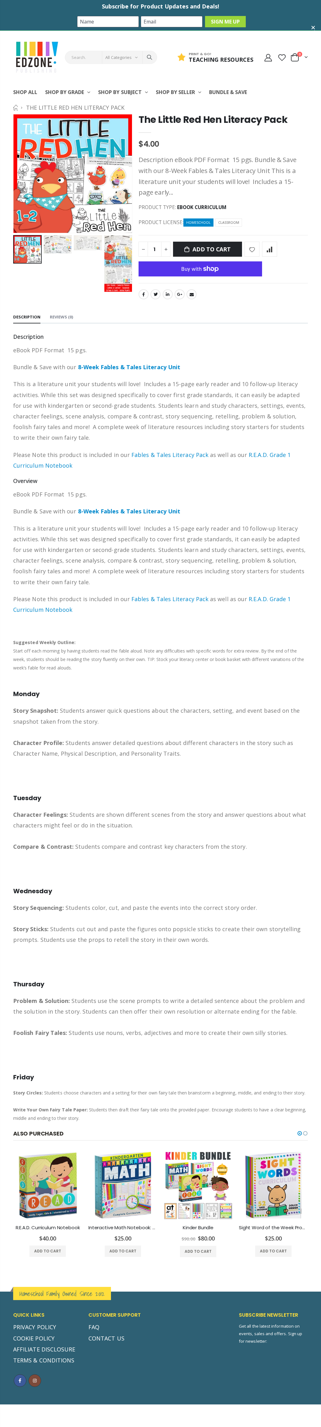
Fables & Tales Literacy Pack (169, 455)
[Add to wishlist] (252, 249)
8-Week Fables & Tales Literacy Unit (129, 367)
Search (149, 57)
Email (192, 294)
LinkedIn (168, 294)
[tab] (26, 317)
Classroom (228, 222)
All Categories (118, 57)
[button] (300, 1133)
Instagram (35, 1380)
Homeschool (198, 222)
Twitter (155, 294)
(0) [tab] (61, 317)
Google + (180, 294)
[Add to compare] (269, 249)
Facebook (144, 294)
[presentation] (19, 263)
